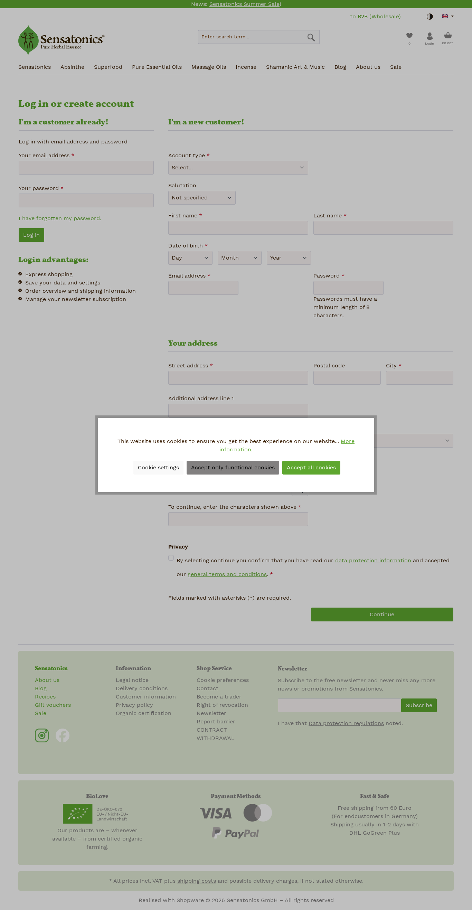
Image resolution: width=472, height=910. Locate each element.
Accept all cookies (311, 467)
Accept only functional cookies (233, 467)
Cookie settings (158, 467)
